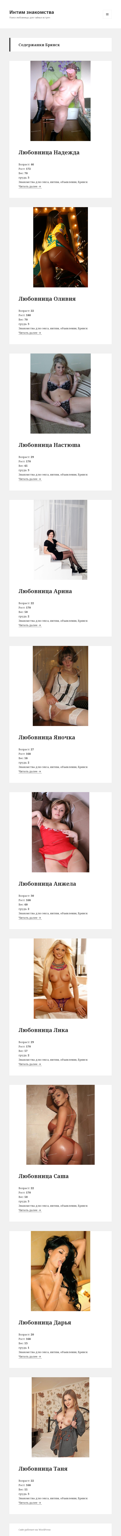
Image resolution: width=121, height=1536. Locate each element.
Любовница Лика (43, 1030)
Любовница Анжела (47, 883)
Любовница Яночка (47, 737)
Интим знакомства (31, 12)
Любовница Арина (45, 591)
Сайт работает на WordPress (35, 1529)
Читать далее (30, 186)
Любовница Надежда (49, 152)
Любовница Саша (44, 1176)
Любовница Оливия (47, 298)
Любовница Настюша (49, 445)
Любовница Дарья (45, 1322)
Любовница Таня (43, 1468)
